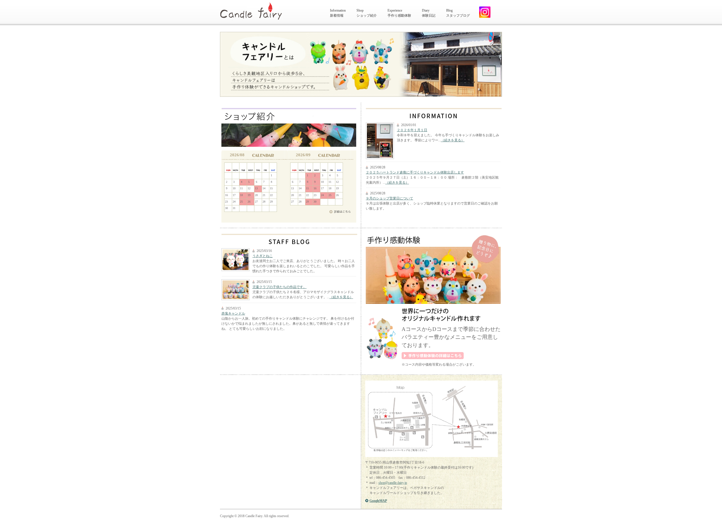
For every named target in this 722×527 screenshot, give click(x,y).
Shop (366, 12)
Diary (428, 12)
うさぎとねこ (262, 256)
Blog (458, 12)
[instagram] (482, 12)
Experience (399, 12)
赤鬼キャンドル (233, 313)
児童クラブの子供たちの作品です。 (279, 287)
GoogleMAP (378, 501)
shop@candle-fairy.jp (392, 483)
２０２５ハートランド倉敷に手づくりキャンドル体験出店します (415, 172)
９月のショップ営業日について (389, 198)
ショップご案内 (288, 129)
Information (338, 12)
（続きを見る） (453, 140)
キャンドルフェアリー (253, 11)
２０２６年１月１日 (412, 130)
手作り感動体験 (433, 269)
